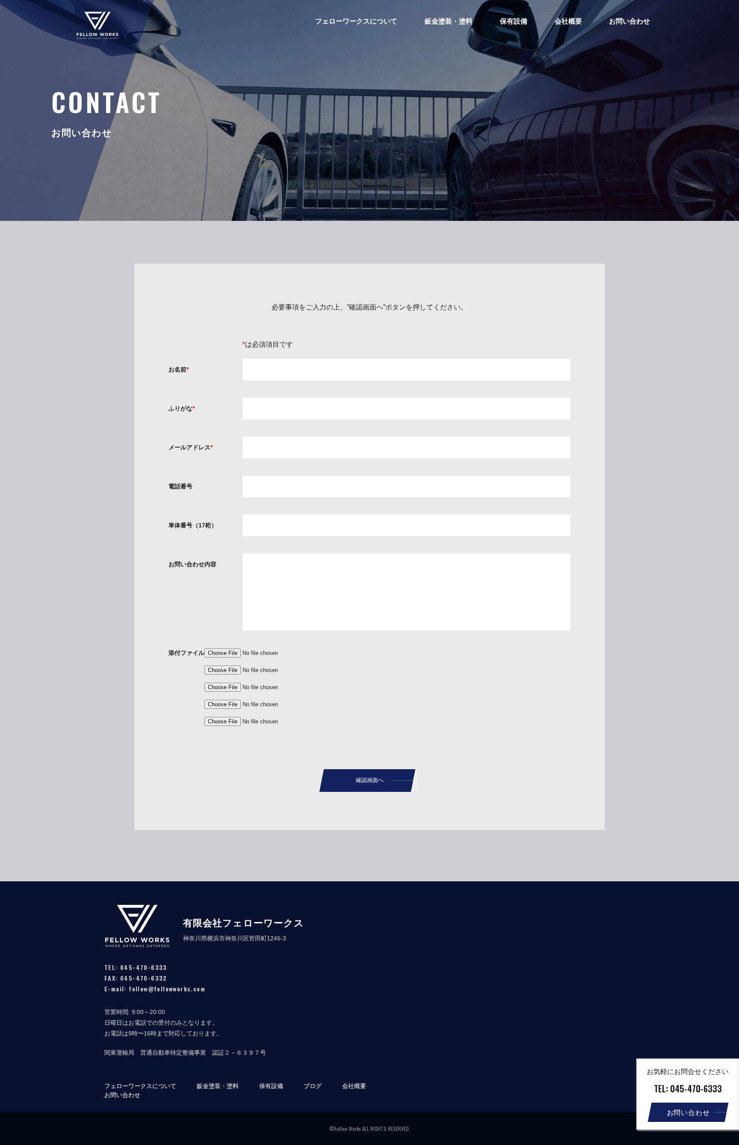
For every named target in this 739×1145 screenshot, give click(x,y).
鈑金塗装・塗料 (449, 21)
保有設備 (513, 21)
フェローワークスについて (356, 21)
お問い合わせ (629, 21)
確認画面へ (370, 780)
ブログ (313, 1086)
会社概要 (568, 21)
